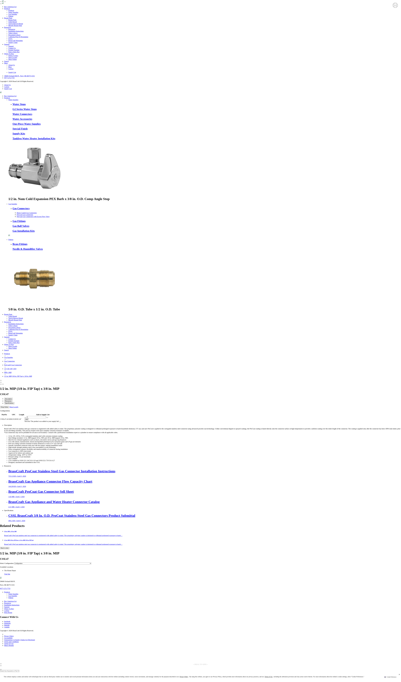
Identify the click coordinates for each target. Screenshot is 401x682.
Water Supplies (13, 12)
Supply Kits (19, 133)
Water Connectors (22, 114)
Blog (10, 67)
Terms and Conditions (11, 642)
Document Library (14, 35)
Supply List (12, 72)
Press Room (8, 612)
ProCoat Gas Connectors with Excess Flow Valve (33, 216)
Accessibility (8, 638)
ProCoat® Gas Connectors (13, 365)
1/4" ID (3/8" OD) (10, 369)
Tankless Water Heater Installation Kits (34, 138)
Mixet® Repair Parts (15, 25)
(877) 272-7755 (9, 78)
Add (26, 419)
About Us (11, 65)
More (6, 63)
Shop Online (12, 59)
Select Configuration (7, 563)
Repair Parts (8, 18)
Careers (10, 69)
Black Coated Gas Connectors (27, 213)
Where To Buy (9, 54)
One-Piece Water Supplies (27, 123)
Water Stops (19, 104)
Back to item (5, 548)
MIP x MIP (8, 372)
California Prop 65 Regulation (18, 37)
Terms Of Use (8, 643)
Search (6, 61)
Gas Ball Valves (21, 226)
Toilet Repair (12, 22)
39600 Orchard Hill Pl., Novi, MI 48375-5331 (19, 76)
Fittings (10, 16)
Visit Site (7, 574)
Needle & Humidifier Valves (28, 249)
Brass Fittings (20, 244)
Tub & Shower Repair (15, 24)
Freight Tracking (13, 50)
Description (8, 399)
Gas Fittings (19, 221)
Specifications (9, 403)
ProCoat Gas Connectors (25, 215)
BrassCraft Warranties (15, 40)
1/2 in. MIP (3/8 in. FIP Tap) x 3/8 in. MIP (18, 376)
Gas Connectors (21, 208)
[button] (390, 677)
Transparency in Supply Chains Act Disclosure (19, 640)
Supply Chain (12, 42)
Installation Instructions (16, 31)
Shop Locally (12, 57)
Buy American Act (10, 7)
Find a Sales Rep (14, 52)
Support (6, 44)
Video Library (13, 33)
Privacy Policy (9, 636)
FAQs (10, 39)
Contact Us (12, 48)
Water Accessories (22, 119)
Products (7, 9)
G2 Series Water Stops (25, 109)
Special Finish (20, 128)
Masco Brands (9, 645)
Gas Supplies (12, 14)
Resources (7, 27)
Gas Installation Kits (24, 230)
